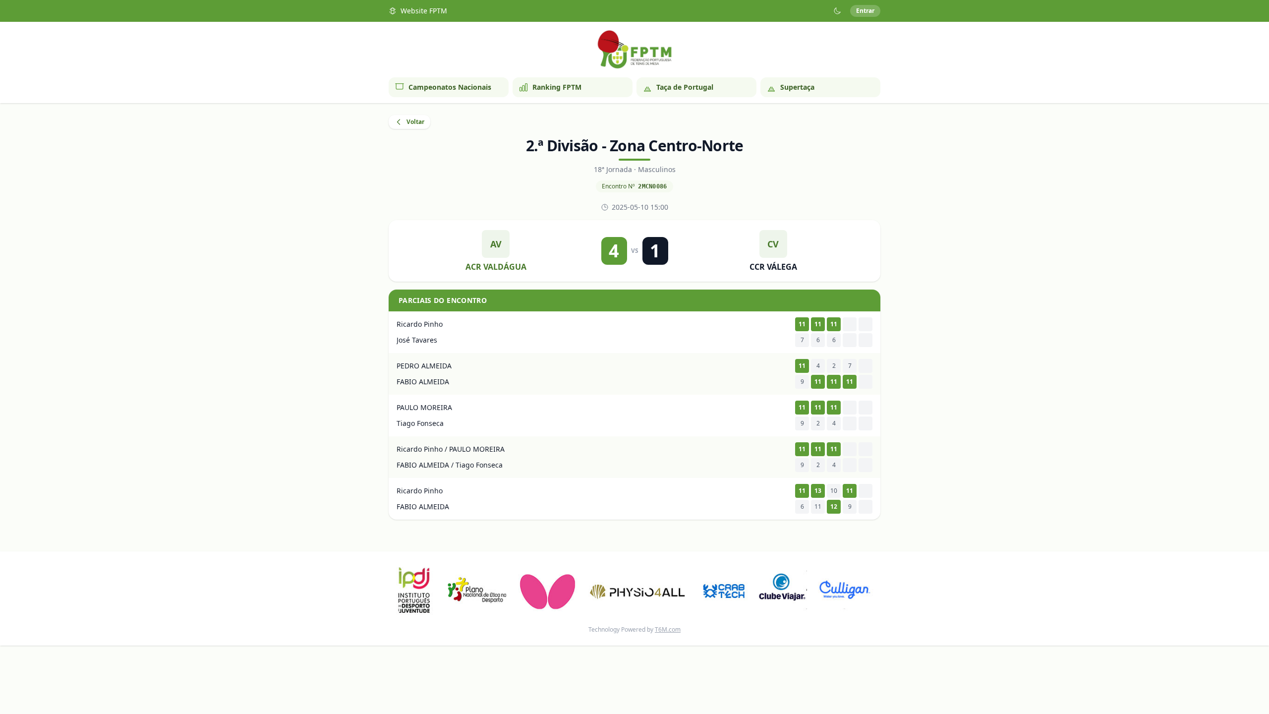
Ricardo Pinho (420, 324)
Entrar (865, 10)
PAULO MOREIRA (424, 407)
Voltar (415, 122)
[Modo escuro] (837, 11)
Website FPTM (424, 10)
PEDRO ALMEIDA (424, 365)
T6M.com (668, 629)
